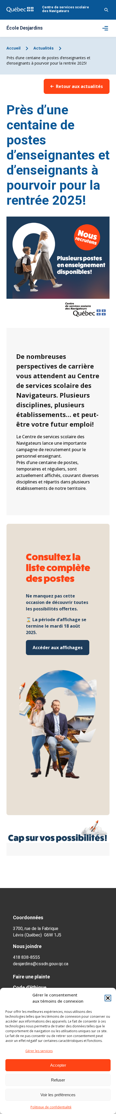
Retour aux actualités (79, 86)
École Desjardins (24, 28)
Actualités (43, 48)
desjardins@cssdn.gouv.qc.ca (40, 963)
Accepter (58, 1065)
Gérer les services (39, 1051)
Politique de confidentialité (50, 1107)
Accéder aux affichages (58, 647)
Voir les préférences (58, 1094)
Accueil (13, 48)
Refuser (58, 1080)
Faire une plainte (31, 976)
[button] (108, 998)
